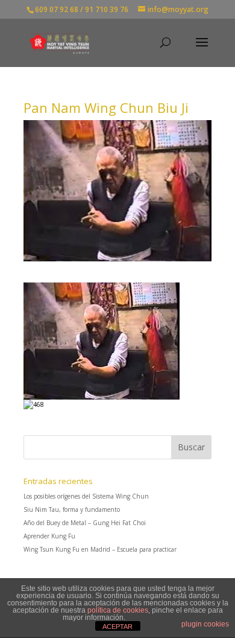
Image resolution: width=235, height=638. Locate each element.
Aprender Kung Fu (49, 536)
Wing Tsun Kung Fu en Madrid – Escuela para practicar (100, 549)
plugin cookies (205, 624)
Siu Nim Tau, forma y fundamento (72, 509)
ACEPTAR (117, 626)
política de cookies (117, 610)
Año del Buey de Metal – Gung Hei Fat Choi (85, 522)
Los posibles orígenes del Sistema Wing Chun (86, 496)
